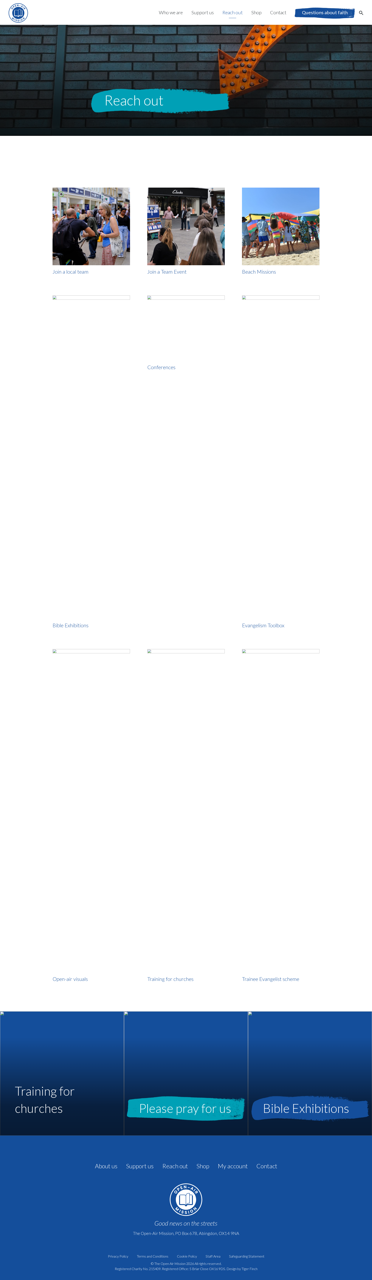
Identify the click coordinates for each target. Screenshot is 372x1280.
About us (106, 1166)
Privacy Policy (118, 1256)
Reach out (232, 12)
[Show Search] (361, 12)
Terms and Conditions (152, 1256)
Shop (256, 12)
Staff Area (213, 1256)
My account (233, 1166)
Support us (202, 12)
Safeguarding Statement (246, 1256)
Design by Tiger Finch (241, 1269)
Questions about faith (325, 12)
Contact (278, 12)
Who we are (171, 12)
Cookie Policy (187, 1256)
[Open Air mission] (18, 13)
